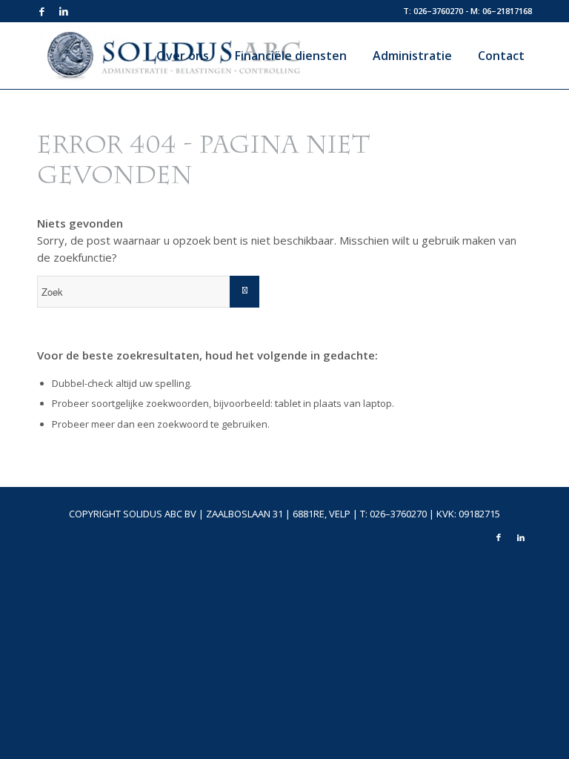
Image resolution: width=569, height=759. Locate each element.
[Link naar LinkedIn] (64, 11)
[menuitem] (177, 55)
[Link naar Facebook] (41, 11)
